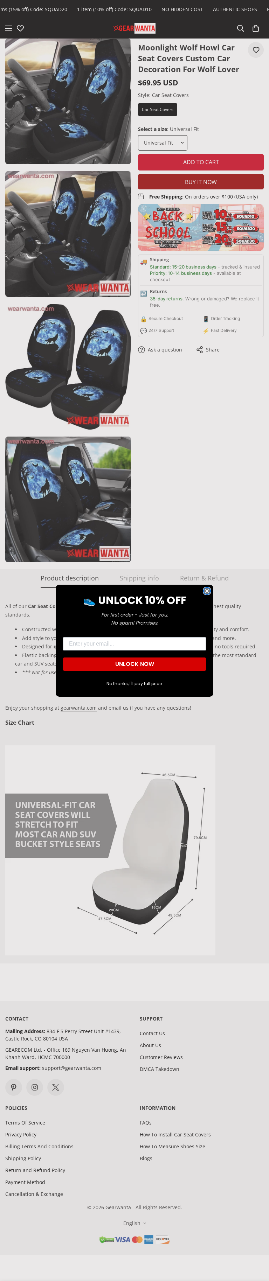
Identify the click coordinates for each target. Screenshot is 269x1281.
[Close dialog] (207, 590)
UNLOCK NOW (134, 664)
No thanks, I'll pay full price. (134, 684)
